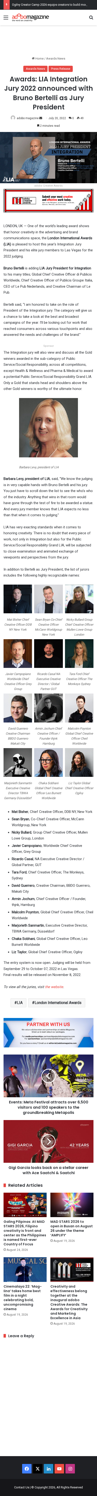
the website (53, 987)
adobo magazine (28, 118)
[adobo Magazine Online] (30, 17)
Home (39, 58)
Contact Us (21, 1487)
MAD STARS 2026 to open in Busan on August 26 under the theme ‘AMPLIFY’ (71, 1228)
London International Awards (58, 1002)
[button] (18, 609)
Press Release (60, 68)
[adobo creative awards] (48, 200)
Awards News (55, 58)
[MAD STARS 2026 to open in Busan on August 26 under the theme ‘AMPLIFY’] (71, 1205)
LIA (20, 1002)
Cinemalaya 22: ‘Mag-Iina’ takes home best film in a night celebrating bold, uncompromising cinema (23, 1297)
